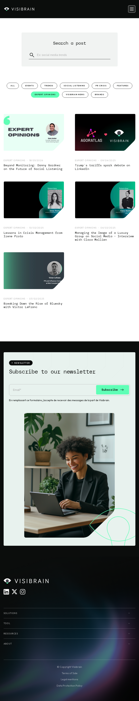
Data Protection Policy (69, 685)
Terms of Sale (69, 673)
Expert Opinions (45, 94)
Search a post (69, 43)
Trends (48, 85)
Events (29, 85)
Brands (99, 94)
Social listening (74, 85)
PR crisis (101, 85)
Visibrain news (75, 94)
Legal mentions (69, 679)
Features (123, 85)
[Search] (32, 55)
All (12, 85)
